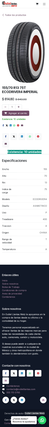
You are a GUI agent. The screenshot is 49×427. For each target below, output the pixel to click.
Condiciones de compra (14, 290)
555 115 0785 (13, 392)
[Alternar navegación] (44, 4)
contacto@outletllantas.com (21, 389)
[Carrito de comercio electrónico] (37, 4)
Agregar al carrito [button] (17, 113)
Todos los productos (15, 15)
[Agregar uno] (18, 107)
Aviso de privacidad (12, 293)
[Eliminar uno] (5, 107)
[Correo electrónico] (22, 125)
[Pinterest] (18, 125)
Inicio (4, 280)
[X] (7, 125)
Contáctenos (8, 296)
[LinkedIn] (11, 125)
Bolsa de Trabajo (10, 287)
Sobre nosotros (10, 283)
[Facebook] (3, 125)
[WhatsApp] (14, 125)
